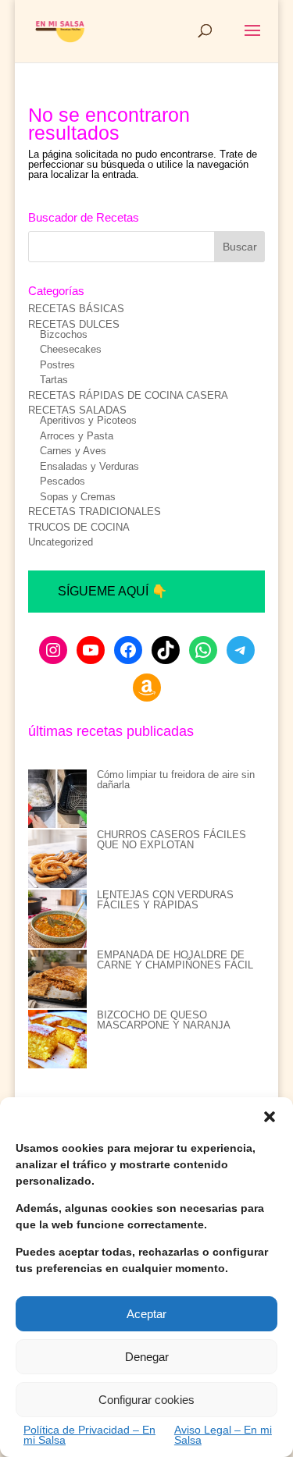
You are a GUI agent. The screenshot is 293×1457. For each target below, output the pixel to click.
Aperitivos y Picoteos (88, 420)
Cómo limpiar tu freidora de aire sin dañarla (176, 780)
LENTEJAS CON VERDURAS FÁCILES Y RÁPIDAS (165, 900)
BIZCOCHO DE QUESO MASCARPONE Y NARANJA (163, 1020)
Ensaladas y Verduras (89, 466)
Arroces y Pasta (76, 436)
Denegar (147, 1356)
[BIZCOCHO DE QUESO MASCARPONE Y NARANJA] (57, 1040)
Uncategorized (60, 542)
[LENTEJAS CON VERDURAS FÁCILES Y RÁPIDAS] (57, 920)
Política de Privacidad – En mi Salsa (89, 1434)
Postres (57, 365)
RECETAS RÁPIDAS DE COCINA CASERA (128, 395)
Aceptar (146, 1313)
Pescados (62, 481)
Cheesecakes (71, 349)
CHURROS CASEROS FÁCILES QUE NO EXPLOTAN (171, 840)
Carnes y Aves (73, 451)
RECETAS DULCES (74, 324)
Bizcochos (64, 334)
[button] (269, 1117)
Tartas (54, 380)
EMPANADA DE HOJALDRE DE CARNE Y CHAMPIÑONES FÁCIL (175, 960)
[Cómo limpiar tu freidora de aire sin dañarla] (57, 799)
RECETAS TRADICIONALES (94, 511)
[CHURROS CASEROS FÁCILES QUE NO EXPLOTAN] (57, 860)
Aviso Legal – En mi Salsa (223, 1434)
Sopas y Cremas (78, 497)
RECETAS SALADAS (77, 410)
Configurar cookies (146, 1399)
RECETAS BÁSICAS (76, 308)
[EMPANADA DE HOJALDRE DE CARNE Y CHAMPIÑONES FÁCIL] (57, 980)
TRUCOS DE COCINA (79, 527)
